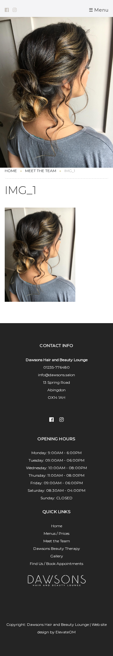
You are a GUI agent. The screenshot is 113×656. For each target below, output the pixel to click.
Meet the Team (56, 541)
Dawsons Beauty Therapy (56, 548)
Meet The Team (40, 170)
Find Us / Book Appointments (56, 563)
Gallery (56, 556)
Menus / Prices (56, 533)
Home (11, 170)
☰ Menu (98, 10)
